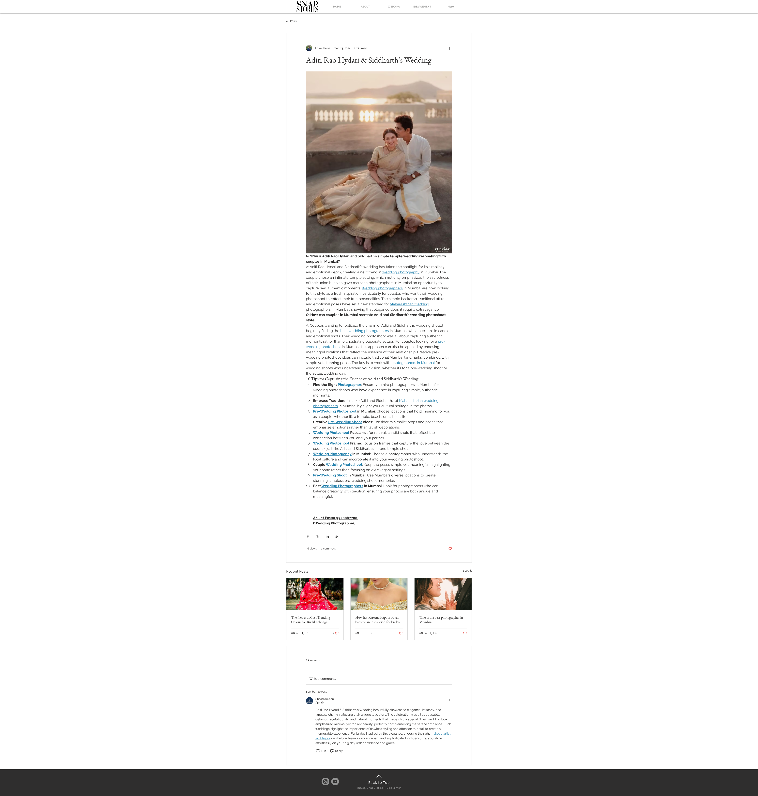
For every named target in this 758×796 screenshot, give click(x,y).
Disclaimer (394, 787)
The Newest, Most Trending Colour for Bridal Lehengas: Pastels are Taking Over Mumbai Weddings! (313, 619)
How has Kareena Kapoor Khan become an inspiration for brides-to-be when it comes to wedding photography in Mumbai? (377, 619)
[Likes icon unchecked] (318, 751)
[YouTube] (335, 781)
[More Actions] (449, 700)
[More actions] (449, 48)
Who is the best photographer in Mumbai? (441, 619)
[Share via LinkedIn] (327, 536)
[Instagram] (325, 781)
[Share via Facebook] (308, 536)
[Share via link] (337, 536)
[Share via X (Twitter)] (317, 536)
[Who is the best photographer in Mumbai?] (443, 594)
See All (467, 570)
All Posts (291, 21)
